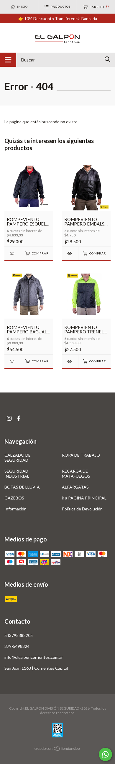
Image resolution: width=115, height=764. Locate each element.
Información (15, 508)
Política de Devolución (82, 508)
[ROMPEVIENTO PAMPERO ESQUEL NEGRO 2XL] (12, 253)
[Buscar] (107, 59)
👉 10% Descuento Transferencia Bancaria (57, 18)
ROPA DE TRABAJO (81, 455)
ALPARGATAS (75, 486)
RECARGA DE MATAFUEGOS (76, 473)
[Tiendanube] (57, 749)
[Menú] (8, 60)
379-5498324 (16, 646)
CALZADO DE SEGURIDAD (17, 457)
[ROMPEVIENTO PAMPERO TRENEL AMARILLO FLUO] (70, 361)
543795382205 (18, 635)
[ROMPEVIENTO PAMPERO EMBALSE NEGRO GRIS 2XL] (70, 253)
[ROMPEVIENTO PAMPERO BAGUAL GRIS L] (12, 361)
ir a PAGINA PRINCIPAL (84, 497)
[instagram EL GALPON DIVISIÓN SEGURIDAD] (9, 418)
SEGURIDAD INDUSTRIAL (16, 473)
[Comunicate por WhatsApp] (105, 754)
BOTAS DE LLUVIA (22, 486)
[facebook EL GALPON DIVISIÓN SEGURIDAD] (19, 418)
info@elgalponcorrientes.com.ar (33, 657)
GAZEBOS (14, 497)
